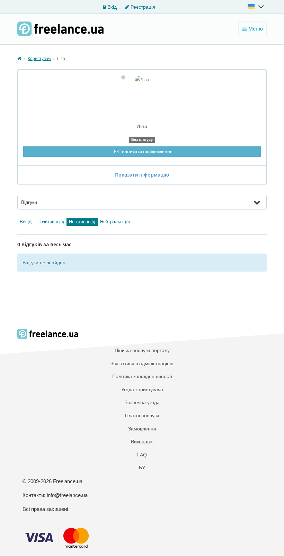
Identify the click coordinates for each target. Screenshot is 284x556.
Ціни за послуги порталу (142, 350)
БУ (142, 467)
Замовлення (142, 428)
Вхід (111, 7)
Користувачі (39, 58)
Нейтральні (115, 221)
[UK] (256, 6)
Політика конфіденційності (142, 376)
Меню (255, 28)
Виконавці (142, 441)
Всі (26, 221)
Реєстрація (142, 7)
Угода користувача (142, 389)
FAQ (142, 454)
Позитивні (50, 221)
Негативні (82, 221)
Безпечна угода (142, 402)
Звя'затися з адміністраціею (142, 363)
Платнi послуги (142, 415)
